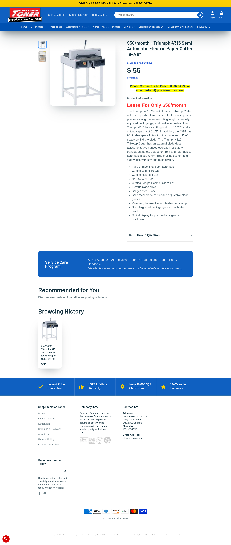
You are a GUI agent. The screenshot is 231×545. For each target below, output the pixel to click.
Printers (116, 26)
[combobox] (159, 15)
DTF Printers (37, 26)
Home (24, 26)
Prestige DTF (56, 26)
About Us (43, 434)
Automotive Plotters (76, 26)
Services (128, 26)
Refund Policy (46, 439)
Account (212, 15)
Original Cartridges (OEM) (151, 26)
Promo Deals (58, 14)
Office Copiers (46, 418)
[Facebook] (39, 493)
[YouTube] (44, 493)
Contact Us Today (48, 444)
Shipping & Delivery (49, 429)
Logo (25, 15)
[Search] (200, 15)
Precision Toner (120, 518)
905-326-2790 (80, 14)
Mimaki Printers (101, 26)
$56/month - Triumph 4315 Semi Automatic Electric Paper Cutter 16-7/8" (50, 343)
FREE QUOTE (203, 26)
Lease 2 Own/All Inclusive (180, 26)
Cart (221, 15)
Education (44, 423)
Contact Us (101, 14)
